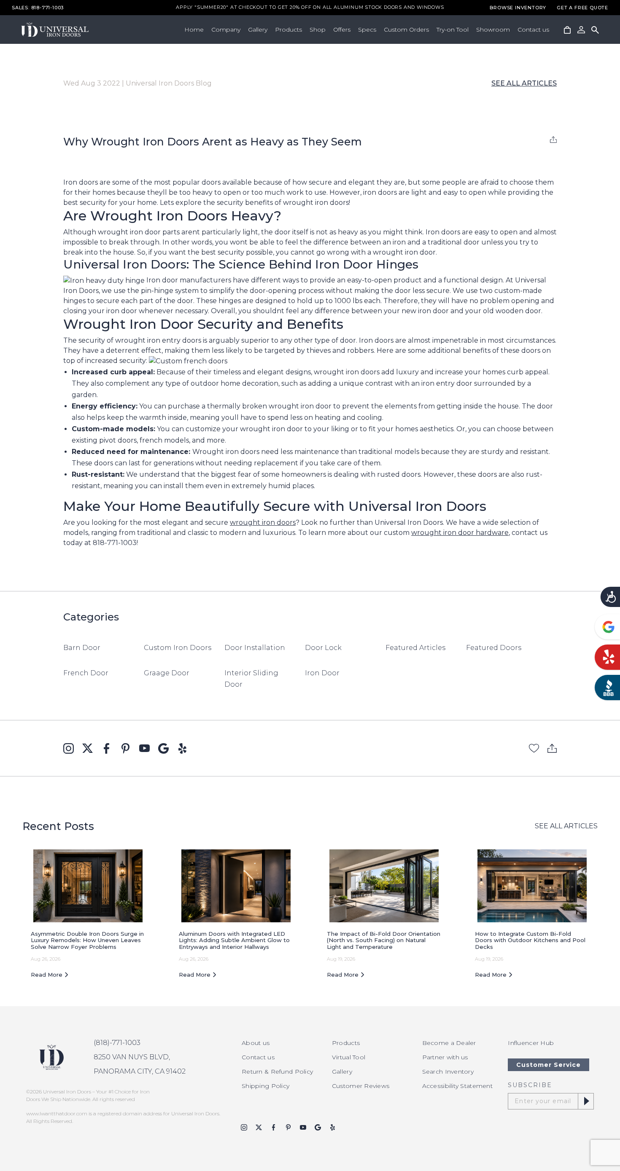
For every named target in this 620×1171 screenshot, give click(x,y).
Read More (47, 974)
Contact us (533, 29)
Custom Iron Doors (177, 648)
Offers (341, 29)
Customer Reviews (360, 1086)
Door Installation (254, 648)
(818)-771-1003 (117, 1043)
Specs (367, 29)
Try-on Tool (453, 29)
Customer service (548, 1065)
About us (256, 1043)
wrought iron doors (263, 522)
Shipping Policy (265, 1086)
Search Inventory (448, 1071)
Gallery (257, 29)
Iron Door (322, 673)
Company (225, 29)
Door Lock (323, 648)
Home (194, 29)
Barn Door (81, 648)
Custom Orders (406, 29)
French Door (85, 673)
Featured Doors (493, 648)
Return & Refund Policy (277, 1071)
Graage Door (166, 673)
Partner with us (445, 1057)
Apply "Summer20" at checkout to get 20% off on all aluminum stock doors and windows (310, 7)
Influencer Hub (531, 1043)
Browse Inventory (518, 7)
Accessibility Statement (457, 1086)
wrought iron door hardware (460, 533)
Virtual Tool (348, 1057)
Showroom (493, 29)
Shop (318, 29)
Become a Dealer (449, 1043)
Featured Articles (415, 648)
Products (288, 29)
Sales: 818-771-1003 (38, 7)
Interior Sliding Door (251, 678)
